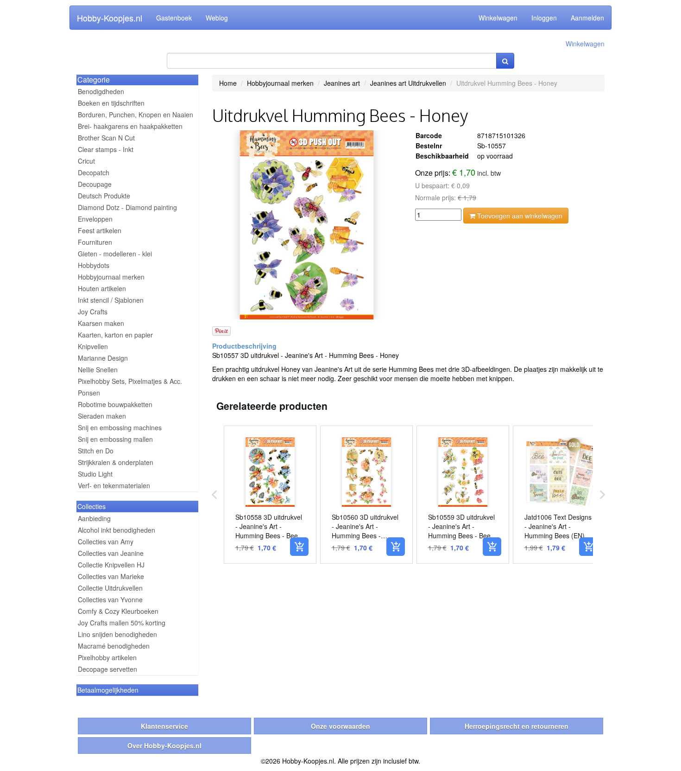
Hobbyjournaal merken (111, 276)
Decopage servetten (107, 669)
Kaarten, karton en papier (115, 334)
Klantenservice (164, 726)
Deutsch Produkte (104, 195)
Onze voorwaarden (340, 726)
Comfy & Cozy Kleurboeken (118, 611)
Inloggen (544, 17)
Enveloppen (95, 218)
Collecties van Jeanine (111, 553)
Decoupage (95, 184)
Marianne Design (103, 358)
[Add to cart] (299, 546)
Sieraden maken (102, 416)
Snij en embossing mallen (115, 439)
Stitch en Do (96, 450)
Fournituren (95, 242)
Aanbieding (94, 518)
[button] (214, 495)
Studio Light (95, 473)
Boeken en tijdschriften (111, 103)
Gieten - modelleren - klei (115, 253)
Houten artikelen (102, 288)
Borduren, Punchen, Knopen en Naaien (135, 114)
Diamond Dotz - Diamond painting (127, 207)
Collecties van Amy (105, 541)
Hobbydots (93, 265)
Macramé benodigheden (114, 645)
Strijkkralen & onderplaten (115, 462)
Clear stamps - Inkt (105, 149)
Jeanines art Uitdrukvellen (408, 83)
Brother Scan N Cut (106, 137)
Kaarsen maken (101, 323)
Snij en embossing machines (120, 427)
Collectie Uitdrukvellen (110, 588)
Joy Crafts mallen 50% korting (121, 622)
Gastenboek (174, 17)
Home (228, 83)
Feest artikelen (99, 230)
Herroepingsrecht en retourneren (516, 726)
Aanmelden (587, 17)
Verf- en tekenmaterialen (114, 485)
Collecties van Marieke (111, 576)
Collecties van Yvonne (110, 599)
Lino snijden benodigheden (117, 634)
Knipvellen (93, 346)
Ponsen (89, 392)
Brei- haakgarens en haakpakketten (130, 126)
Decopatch (93, 172)
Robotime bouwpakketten (115, 404)
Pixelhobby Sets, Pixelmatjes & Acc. (130, 381)
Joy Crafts (92, 311)
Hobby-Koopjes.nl (109, 18)
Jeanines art (342, 83)
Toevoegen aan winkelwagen (518, 215)
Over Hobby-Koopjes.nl (164, 745)
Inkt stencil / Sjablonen (111, 300)
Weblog (217, 17)
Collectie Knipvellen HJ (111, 564)
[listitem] (270, 495)
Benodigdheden (101, 91)
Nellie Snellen (98, 369)
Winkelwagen (498, 17)
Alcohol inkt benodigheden (116, 530)
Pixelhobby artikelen (107, 657)
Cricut (86, 161)
